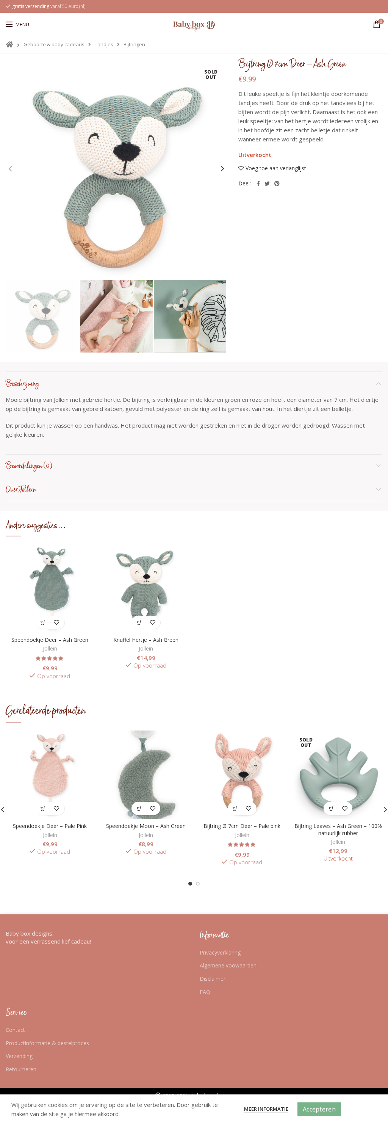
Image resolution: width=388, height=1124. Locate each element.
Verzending (19, 1056)
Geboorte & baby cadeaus (53, 44)
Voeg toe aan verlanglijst (276, 168)
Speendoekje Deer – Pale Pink (50, 826)
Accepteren (319, 1109)
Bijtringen (134, 44)
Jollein (50, 648)
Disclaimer (212, 978)
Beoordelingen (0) (29, 466)
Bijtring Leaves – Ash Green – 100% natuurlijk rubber (338, 829)
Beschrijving (22, 384)
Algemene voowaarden (228, 965)
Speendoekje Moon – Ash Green (146, 826)
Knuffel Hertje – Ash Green (145, 639)
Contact (15, 1029)
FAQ (205, 991)
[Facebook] (258, 183)
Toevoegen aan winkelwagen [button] (43, 622)
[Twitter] (267, 183)
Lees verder (331, 808)
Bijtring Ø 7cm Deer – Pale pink (241, 826)
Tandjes (104, 44)
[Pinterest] (277, 183)
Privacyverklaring (220, 952)
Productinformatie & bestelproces (47, 1043)
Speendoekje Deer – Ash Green (49, 639)
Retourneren (21, 1069)
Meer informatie (266, 1108)
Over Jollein (21, 489)
